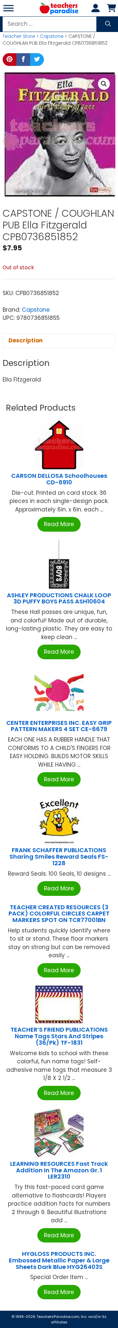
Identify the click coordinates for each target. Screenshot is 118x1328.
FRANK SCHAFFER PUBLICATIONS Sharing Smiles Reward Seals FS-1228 (59, 856)
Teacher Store (19, 36)
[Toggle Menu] (8, 8)
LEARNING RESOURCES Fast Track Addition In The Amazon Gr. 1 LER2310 (59, 1170)
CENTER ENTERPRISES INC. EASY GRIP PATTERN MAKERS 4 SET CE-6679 (59, 726)
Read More (59, 524)
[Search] (108, 24)
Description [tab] (26, 340)
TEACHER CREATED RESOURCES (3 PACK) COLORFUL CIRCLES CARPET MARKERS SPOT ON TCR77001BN (59, 913)
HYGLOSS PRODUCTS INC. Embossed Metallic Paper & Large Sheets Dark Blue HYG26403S (59, 1260)
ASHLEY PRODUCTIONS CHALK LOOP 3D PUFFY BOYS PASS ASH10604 (59, 598)
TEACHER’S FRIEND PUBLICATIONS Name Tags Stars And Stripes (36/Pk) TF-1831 (59, 1036)
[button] (104, 84)
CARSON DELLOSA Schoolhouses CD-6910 (59, 479)
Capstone (52, 36)
